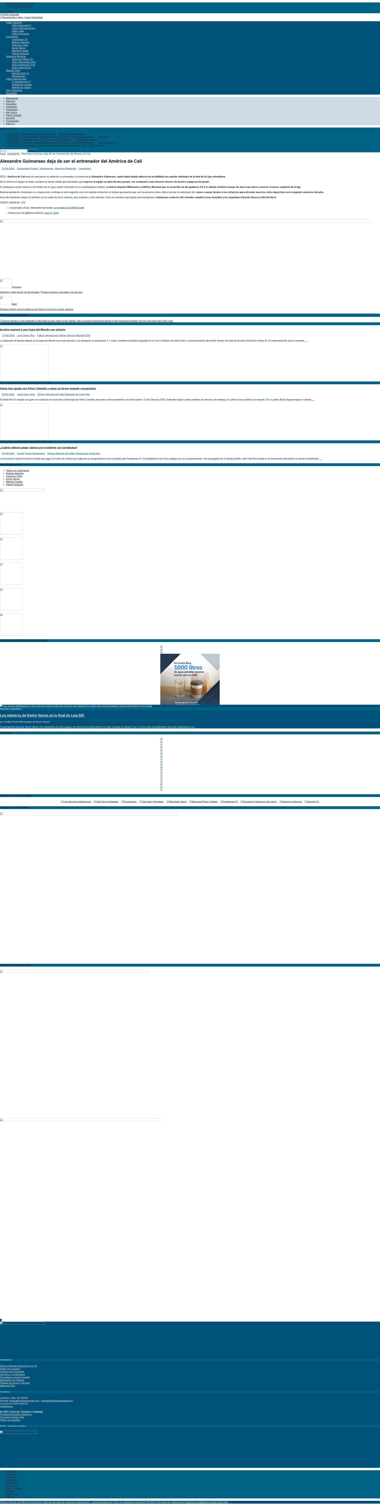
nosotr (14, 1420)
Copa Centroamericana (23, 28)
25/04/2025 (8, 453)
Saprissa (10, 101)
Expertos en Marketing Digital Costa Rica (207, 1502)
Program (4, 1414)
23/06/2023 (8, 168)
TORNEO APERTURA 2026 (19, 6)
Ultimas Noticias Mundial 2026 (74, 335)
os (19, 1420)
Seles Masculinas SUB (23, 62)
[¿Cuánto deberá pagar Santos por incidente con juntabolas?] (24, 439)
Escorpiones (12, 121)
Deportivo (26, 1414)
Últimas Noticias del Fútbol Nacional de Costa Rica (63, 394)
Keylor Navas (19, 48)
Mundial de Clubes (21, 87)
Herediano (11, 104)
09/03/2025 (8, 394)
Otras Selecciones (21, 67)
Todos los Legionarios (17, 470)
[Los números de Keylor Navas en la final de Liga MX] (76, 706)
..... (195, 727)
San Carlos (11, 112)
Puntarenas (12, 109)
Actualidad (11, 93)
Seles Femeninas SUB (23, 65)
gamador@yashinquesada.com (57, 1400)
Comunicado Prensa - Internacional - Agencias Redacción (46, 168)
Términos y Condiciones (12, 1374)
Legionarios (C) (20, 39)
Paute (3, 1420)
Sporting (10, 118)
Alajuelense (12, 98)
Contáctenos (6, 1406)
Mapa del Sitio (7, 1385)
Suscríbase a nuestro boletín (15, 1377)
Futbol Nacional (14, 22)
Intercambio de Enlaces (12, 1380)
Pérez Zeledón (14, 115)
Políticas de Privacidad (12, 1371)
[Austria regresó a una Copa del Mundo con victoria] (86, 321)
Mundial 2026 (13, 70)
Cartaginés (11, 106)
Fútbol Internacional (47, 335)
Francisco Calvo (20, 45)
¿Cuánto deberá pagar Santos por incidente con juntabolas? (38, 447)
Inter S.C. (10, 123)
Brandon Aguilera (20, 42)
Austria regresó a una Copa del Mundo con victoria (32, 329)
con (8, 1420)
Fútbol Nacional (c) (21, 25)
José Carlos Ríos (26, 335)
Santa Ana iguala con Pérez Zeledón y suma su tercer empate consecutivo (48, 388)
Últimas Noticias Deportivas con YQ (18, 1366)
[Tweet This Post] (3, 218)
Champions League (22, 84)
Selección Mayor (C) (22, 59)
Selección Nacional (16, 56)
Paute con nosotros (10, 1368)
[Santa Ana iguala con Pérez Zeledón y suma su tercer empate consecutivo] (24, 380)
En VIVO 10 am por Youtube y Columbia (21, 1411)
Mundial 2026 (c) (20, 73)
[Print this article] (13, 218)
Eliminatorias (18, 76)
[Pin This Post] (8, 218)
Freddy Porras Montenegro (31, 453)
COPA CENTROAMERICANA (20, 3)
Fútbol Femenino (20, 34)
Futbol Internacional (16, 79)
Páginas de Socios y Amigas (15, 1383)
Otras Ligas (18, 31)
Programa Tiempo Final (12, 1417)
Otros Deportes (14, 90)
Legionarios (12, 36)
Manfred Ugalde (20, 50)
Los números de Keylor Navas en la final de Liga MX (42, 715)
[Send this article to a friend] (11, 218)
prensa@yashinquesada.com (24, 1400)
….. (306, 340)
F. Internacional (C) (21, 81)
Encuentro (15, 1414)
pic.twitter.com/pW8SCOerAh (69, 207)
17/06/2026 (8, 335)
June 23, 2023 (51, 213)
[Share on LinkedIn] (6, 218)
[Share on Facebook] (1, 218)
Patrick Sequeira (20, 53)
